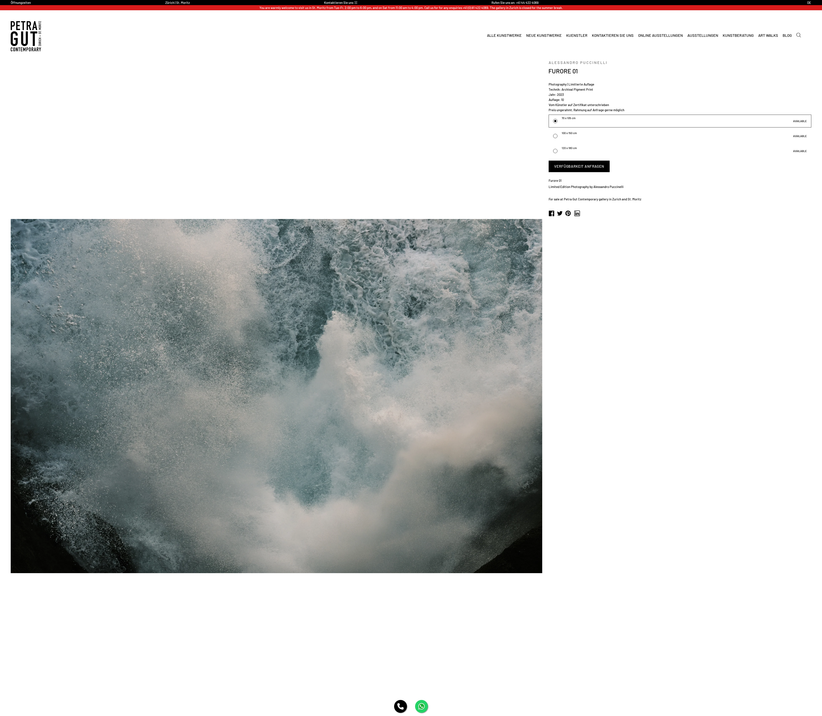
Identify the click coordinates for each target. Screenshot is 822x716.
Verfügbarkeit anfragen (579, 166)
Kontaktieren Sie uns (338, 2)
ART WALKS (768, 35)
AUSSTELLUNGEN (702, 35)
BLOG (787, 35)
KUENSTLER (576, 35)
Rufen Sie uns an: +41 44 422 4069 (515, 2)
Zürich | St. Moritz (177, 2)
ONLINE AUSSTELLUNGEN (660, 35)
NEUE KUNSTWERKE (544, 35)
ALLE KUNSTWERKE (504, 35)
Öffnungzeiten (21, 2)
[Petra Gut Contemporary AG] (551, 213)
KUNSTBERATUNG (738, 35)
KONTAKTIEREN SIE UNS (613, 35)
